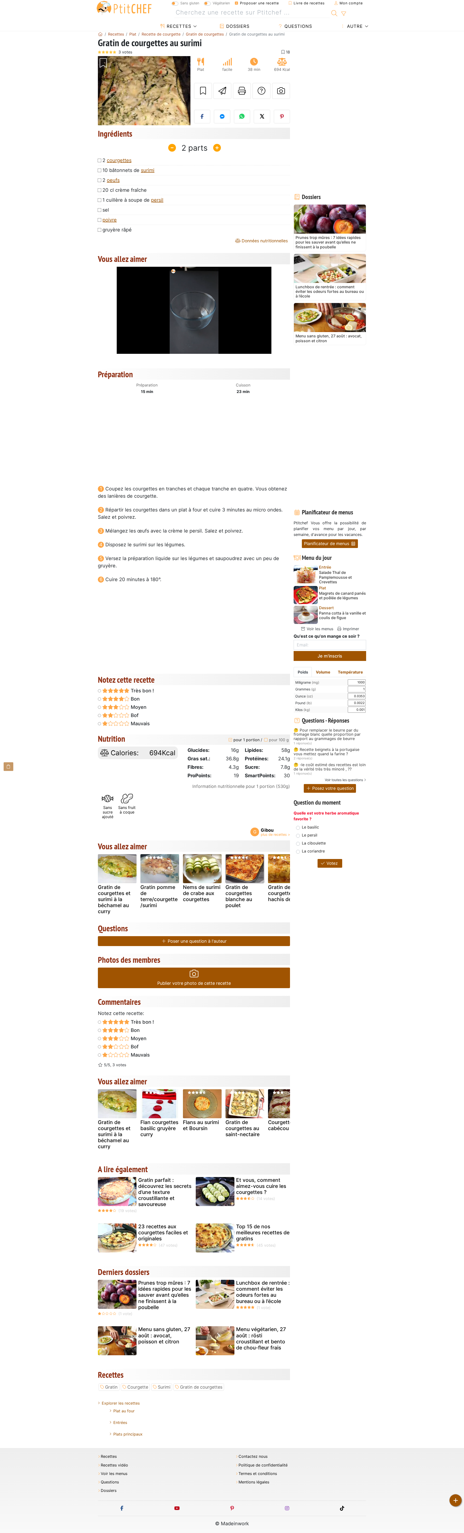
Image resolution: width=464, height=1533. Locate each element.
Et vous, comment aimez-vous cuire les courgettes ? (261, 1186)
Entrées (120, 1422)
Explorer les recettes (121, 1403)
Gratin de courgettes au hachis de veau (286, 893)
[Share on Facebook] (202, 116)
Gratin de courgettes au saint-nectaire (242, 1128)
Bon (135, 699)
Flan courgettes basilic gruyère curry (159, 1128)
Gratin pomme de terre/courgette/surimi (159, 896)
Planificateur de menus (327, 543)
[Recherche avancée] (343, 14)
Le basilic (310, 827)
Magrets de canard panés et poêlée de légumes (342, 595)
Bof (134, 715)
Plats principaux (128, 1434)
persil (157, 200)
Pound (303, 703)
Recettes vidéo (114, 1465)
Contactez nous (253, 1456)
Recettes (178, 26)
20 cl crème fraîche (124, 190)
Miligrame (307, 682)
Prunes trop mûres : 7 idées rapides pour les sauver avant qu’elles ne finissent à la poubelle (164, 1295)
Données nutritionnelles (264, 240)
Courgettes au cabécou (285, 1125)
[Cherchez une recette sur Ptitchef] (334, 12)
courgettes (119, 160)
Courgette (137, 1387)
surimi (147, 170)
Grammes (305, 689)
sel (105, 210)
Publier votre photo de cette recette (194, 983)
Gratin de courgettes (201, 1387)
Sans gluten (189, 3)
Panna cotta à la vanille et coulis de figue (342, 615)
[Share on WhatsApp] (242, 116)
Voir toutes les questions (344, 780)
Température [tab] (350, 672)
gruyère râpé (117, 230)
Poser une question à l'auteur (197, 941)
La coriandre (313, 851)
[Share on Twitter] (262, 116)
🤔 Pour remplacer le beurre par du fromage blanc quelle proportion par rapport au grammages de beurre (327, 734)
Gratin (111, 1387)
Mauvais (140, 723)
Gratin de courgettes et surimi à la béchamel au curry (114, 899)
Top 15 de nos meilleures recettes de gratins (263, 1232)
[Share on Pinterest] (282, 116)
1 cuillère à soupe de (132, 200)
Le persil (309, 835)
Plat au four (124, 1410)
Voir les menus (319, 628)
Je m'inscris (330, 656)
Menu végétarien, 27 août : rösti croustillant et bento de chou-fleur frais (261, 1338)
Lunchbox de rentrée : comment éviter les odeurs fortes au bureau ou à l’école (263, 1292)
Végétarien (221, 3)
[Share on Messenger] (222, 116)
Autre (354, 26)
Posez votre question (332, 788)
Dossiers (237, 26)
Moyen (138, 707)
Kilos (302, 710)
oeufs (113, 180)
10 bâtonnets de (128, 170)
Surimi (164, 1387)
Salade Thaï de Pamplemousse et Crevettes (335, 577)
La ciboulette (314, 843)
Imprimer (350, 628)
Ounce (304, 696)
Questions (297, 26)
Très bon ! (142, 691)
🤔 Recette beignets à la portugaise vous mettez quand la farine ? (326, 752)
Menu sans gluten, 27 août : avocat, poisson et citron (164, 1335)
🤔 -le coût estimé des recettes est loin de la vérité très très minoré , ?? (330, 767)
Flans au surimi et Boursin (201, 1125)
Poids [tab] (303, 672)
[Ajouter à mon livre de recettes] (203, 91)
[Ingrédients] (8, 766)
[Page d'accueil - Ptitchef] (100, 34)
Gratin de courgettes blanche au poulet (238, 896)
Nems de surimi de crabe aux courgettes (201, 893)
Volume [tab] (323, 672)
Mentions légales (254, 1482)
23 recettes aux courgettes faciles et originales (163, 1232)
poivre (109, 220)
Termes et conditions (258, 1473)
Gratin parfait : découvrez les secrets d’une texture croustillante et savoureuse (164, 1192)
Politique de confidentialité (263, 1465)
